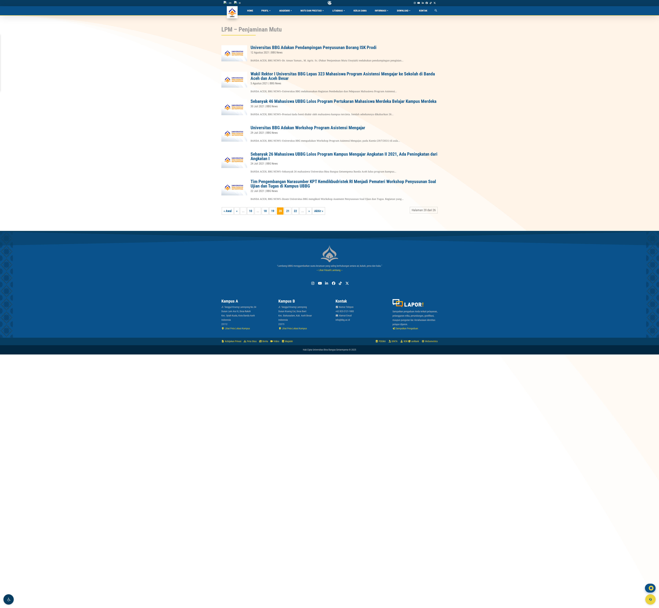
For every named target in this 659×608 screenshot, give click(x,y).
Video (276, 341)
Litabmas (337, 10)
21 (287, 211)
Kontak (423, 10)
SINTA (394, 341)
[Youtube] (418, 3)
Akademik (284, 10)
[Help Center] (650, 599)
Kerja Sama (360, 10)
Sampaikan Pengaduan (406, 328)
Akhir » (318, 211)
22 (295, 211)
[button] (8, 599)
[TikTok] (430, 3)
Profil (265, 10)
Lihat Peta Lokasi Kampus (237, 328)
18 (265, 211)
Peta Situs (251, 341)
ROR (405, 341)
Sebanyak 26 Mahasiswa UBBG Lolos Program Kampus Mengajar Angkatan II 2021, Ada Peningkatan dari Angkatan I (344, 156)
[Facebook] (426, 3)
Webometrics (431, 341)
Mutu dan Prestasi (311, 10)
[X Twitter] (434, 3)
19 (272, 211)
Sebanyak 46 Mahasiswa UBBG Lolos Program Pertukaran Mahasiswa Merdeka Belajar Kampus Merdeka (343, 101)
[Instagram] (414, 3)
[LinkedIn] (422, 3)
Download (402, 10)
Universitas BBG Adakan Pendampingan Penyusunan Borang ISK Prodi (314, 47)
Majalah (289, 341)
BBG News (276, 52)
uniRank (415, 341)
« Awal (228, 211)
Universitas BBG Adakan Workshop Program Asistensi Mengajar (308, 127)
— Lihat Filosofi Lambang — (329, 270)
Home (250, 10)
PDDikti (382, 341)
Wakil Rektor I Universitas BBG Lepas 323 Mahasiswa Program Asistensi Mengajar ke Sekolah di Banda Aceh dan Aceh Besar (343, 76)
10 (250, 211)
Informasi (380, 10)
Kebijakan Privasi (232, 341)
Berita (265, 341)
